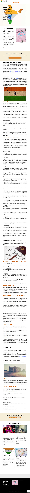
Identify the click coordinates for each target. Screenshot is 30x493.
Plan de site (19, 491)
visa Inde (17, 78)
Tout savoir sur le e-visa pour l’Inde (21, 457)
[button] (18, 1)
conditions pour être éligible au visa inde (15, 71)
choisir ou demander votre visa (22, 356)
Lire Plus (4, 444)
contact (16, 491)
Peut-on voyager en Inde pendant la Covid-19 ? (7, 455)
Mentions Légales (11, 491)
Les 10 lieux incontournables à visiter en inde (8, 434)
